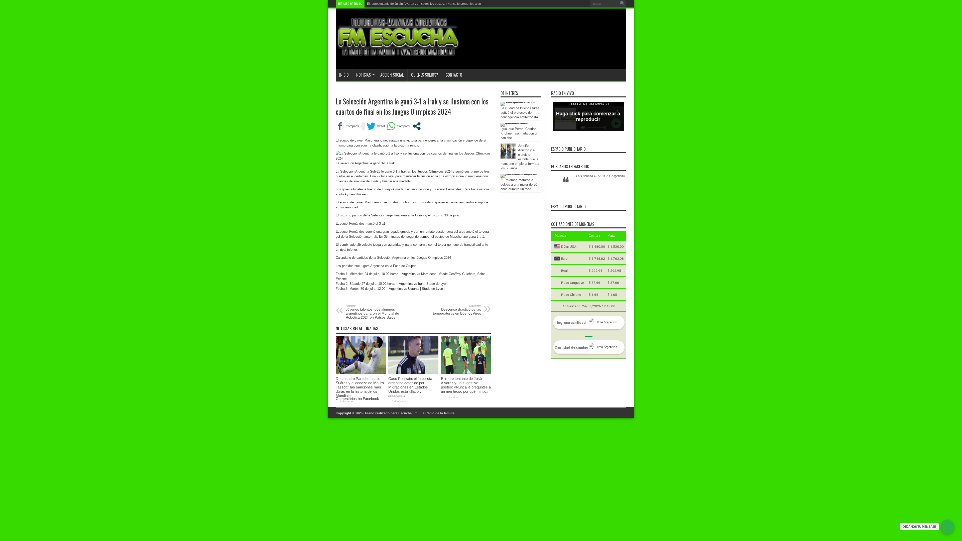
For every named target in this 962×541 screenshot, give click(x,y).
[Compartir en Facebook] (347, 126)
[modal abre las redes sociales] (416, 126)
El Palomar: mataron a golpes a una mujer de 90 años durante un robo (519, 184)
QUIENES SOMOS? (424, 75)
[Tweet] (376, 126)
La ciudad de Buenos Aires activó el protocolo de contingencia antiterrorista (520, 112)
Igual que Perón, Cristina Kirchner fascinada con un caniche (519, 133)
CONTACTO (454, 75)
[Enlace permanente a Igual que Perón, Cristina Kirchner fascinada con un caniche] (519, 122)
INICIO (344, 75)
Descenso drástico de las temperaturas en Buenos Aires (457, 309)
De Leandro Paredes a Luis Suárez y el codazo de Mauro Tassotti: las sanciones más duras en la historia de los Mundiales (360, 387)
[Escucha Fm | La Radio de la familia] (398, 56)
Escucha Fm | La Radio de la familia (426, 413)
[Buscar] (622, 4)
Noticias (363, 75)
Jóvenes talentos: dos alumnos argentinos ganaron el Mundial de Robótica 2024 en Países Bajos (372, 311)
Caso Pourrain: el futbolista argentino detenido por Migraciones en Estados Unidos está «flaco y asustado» (410, 387)
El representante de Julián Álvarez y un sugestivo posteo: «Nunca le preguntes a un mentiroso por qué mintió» (442, 4)
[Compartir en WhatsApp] (398, 126)
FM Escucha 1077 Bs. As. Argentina (600, 176)
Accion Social (392, 75)
